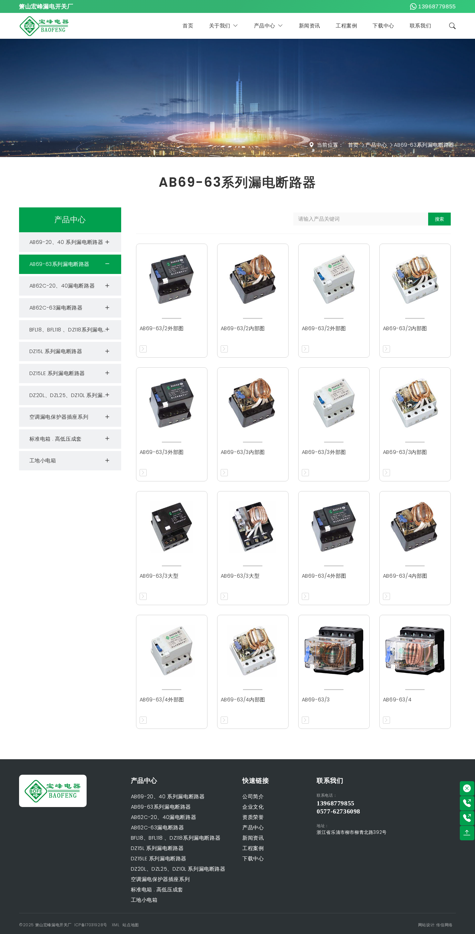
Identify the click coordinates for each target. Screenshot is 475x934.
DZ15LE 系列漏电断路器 (57, 373)
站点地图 (130, 925)
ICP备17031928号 (90, 925)
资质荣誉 (253, 817)
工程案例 (346, 25)
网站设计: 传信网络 (435, 925)
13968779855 (437, 6)
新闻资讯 (309, 25)
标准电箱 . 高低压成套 (55, 438)
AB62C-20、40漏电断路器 (62, 285)
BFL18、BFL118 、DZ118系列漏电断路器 (74, 329)
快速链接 (255, 780)
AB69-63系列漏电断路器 (424, 145)
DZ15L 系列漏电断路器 (55, 351)
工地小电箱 (42, 460)
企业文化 (253, 807)
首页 (188, 25)
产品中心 (264, 25)
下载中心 (383, 25)
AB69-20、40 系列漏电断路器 (66, 242)
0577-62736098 (338, 811)
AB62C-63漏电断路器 (56, 307)
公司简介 (253, 796)
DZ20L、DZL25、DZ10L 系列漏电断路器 (75, 395)
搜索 (439, 219)
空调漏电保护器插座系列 (59, 417)
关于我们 (219, 25)
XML (116, 925)
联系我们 (420, 25)
